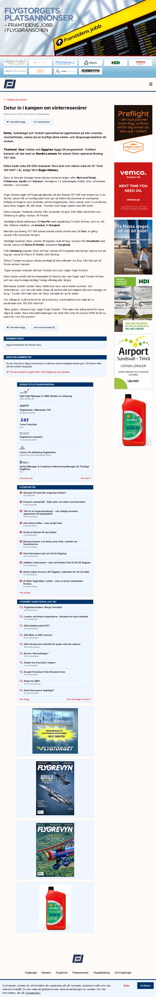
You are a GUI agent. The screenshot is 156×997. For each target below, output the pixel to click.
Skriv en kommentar (43, 327)
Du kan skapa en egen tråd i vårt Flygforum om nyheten (40, 372)
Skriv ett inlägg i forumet (78, 699)
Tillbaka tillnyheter (16, 99)
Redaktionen (43, 114)
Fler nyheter (25, 593)
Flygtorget (31, 972)
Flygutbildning (102, 972)
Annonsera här (26, 478)
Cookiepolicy (33, 992)
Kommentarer (43, 122)
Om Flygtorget (123, 972)
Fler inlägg (24, 699)
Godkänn (145, 985)
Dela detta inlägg (17, 122)
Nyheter (46, 972)
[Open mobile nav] (150, 84)
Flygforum (62, 972)
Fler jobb (85, 478)
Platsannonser (81, 972)
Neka (127, 985)
